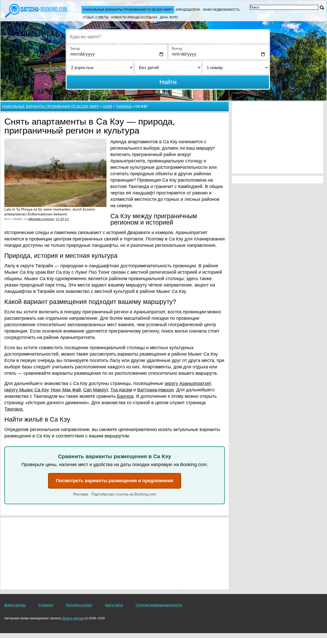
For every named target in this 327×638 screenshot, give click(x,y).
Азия (107, 106)
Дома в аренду (15, 605)
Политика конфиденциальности (159, 605)
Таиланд (124, 106)
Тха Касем (121, 389)
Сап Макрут (95, 389)
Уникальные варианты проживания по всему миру (128, 10)
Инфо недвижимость (221, 10)
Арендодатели (188, 10)
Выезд (177, 48)
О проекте (45, 605)
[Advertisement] (115, 553)
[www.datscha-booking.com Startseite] (36, 10)
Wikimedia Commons (41, 219)
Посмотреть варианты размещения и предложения (114, 480)
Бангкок (125, 396)
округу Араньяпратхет (188, 383)
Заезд (75, 48)
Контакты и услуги (79, 605)
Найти (168, 82)
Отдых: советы (96, 17)
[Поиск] (322, 7)
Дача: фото (169, 17)
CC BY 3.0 (62, 219)
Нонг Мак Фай (66, 389)
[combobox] (168, 37)
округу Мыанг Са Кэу (26, 389)
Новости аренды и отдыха (134, 17)
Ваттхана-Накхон (155, 389)
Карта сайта (114, 605)
